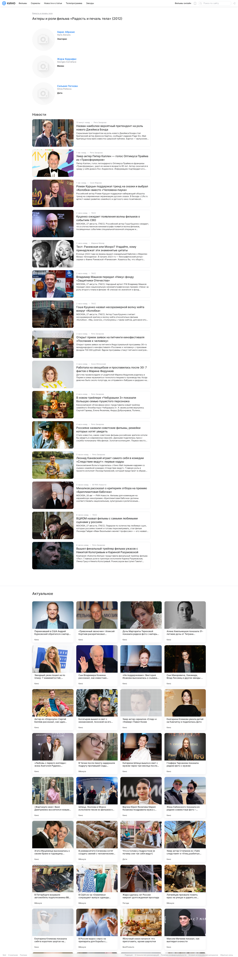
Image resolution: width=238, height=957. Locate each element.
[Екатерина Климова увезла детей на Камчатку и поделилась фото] (185, 709)
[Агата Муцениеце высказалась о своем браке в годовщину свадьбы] (53, 841)
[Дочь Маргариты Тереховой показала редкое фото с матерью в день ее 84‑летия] (141, 621)
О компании (13, 955)
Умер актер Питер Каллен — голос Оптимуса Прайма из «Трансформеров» (112, 158)
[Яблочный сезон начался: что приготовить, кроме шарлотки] (141, 929)
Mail (4, 955)
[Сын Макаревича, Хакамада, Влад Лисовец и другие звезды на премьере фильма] (185, 665)
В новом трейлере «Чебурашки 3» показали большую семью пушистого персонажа (106, 399)
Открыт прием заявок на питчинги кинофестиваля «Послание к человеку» (110, 339)
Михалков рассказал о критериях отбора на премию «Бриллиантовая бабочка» (111, 490)
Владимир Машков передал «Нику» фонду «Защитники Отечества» (105, 278)
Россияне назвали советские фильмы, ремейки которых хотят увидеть (108, 429)
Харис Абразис (66, 32)
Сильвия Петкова (67, 86)
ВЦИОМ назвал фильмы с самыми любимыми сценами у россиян (107, 520)
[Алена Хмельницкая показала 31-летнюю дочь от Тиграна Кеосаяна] (185, 621)
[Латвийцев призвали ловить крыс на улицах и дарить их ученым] (185, 885)
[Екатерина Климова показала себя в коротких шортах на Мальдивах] (53, 929)
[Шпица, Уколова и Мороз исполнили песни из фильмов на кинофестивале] (97, 797)
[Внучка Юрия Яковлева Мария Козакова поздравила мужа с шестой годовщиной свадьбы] (141, 797)
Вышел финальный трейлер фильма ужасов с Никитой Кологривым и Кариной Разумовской (107, 550)
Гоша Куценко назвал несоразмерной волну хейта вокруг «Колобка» (110, 308)
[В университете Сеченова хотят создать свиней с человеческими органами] (97, 841)
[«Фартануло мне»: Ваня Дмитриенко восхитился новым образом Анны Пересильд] (53, 797)
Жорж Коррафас (67, 59)
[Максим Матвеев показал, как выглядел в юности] (185, 929)
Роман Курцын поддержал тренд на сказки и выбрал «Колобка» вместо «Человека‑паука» (112, 188)
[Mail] (4, 3)
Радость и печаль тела (42, 13)
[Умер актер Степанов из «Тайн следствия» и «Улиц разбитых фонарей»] (185, 841)
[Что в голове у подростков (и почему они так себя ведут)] (141, 841)
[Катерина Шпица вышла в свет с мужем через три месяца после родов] (141, 753)
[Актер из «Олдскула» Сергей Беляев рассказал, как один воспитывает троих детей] (53, 709)
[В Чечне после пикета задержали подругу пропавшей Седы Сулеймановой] (97, 753)
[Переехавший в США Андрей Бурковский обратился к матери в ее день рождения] (53, 621)
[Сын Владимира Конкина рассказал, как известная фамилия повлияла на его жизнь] (97, 665)
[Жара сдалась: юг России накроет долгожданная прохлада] (141, 885)
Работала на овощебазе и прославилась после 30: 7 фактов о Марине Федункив (111, 369)
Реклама (23, 955)
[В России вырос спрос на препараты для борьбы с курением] (97, 929)
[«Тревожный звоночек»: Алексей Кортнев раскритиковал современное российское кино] (97, 621)
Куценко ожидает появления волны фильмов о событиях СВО (108, 218)
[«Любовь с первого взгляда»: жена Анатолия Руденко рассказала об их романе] (53, 753)
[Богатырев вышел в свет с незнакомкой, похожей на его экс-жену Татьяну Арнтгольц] (97, 709)
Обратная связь (226, 955)
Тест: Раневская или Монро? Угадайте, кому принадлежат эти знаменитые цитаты (106, 248)
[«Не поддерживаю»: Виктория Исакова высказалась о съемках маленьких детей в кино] (141, 665)
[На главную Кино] (10, 3)
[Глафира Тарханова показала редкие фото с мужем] (185, 753)
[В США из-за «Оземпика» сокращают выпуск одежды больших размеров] (97, 885)
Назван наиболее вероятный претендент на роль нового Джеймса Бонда (109, 127)
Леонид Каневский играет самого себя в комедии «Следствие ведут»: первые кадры (110, 459)
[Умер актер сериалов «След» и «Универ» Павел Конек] (141, 709)
